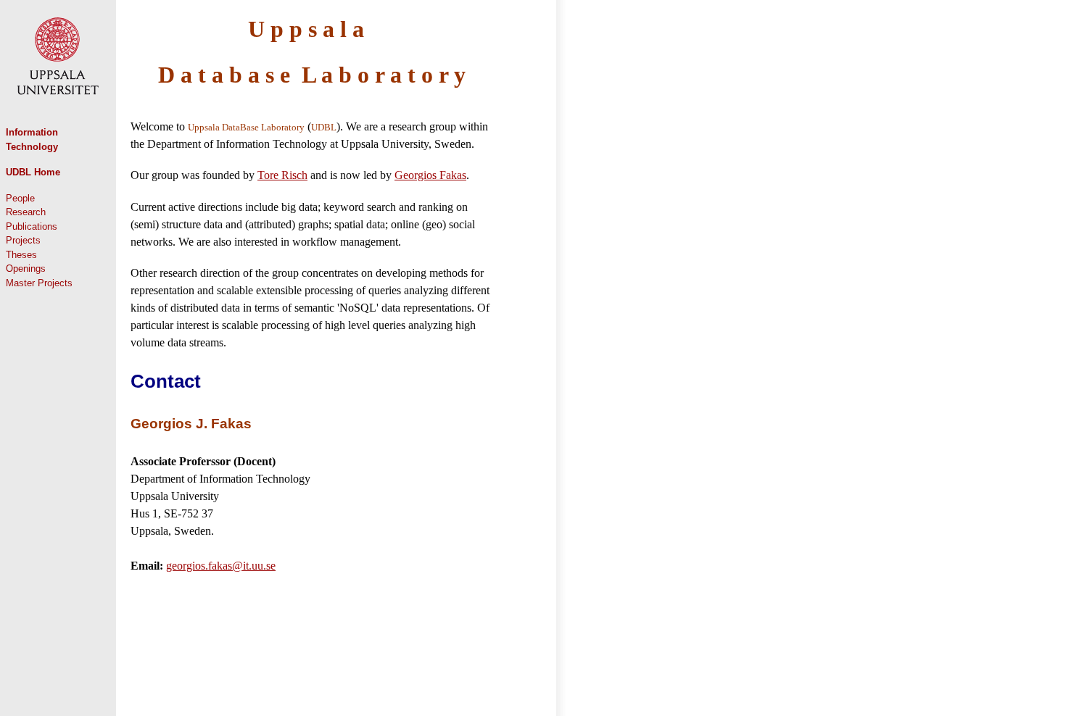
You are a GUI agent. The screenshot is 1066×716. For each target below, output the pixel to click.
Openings (26, 268)
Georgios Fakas (430, 175)
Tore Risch (282, 175)
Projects (23, 240)
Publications (31, 226)
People (20, 198)
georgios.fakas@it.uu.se (221, 565)
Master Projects (39, 283)
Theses (21, 254)
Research (26, 212)
